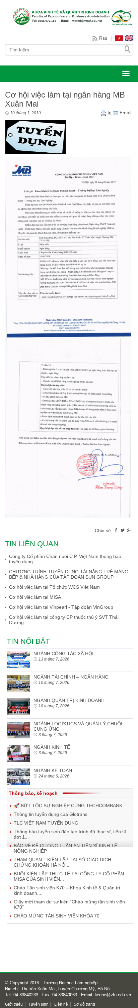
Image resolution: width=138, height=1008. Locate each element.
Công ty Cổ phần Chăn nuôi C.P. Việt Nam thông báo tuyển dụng (65, 559)
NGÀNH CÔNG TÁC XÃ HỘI (63, 653)
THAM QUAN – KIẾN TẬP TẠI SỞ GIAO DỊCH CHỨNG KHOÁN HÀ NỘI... (62, 862)
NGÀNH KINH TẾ (51, 747)
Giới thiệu (14, 1004)
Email (124, 112)
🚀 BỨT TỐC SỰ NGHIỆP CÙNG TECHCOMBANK (68, 805)
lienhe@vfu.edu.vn (112, 994)
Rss (103, 38)
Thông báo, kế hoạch (33, 793)
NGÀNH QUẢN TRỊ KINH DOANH (69, 700)
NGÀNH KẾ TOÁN (52, 770)
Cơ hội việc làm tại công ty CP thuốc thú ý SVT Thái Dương (64, 619)
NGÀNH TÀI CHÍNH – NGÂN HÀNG (71, 677)
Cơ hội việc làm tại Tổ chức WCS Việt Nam (54, 587)
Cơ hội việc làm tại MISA (35, 597)
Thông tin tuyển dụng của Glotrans (50, 814)
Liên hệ (61, 1004)
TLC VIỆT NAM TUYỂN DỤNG (46, 823)
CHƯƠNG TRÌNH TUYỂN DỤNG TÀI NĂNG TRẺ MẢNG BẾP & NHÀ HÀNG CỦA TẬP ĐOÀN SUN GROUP (68, 574)
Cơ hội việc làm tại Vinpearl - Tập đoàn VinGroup (61, 607)
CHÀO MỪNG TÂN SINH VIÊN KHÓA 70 (56, 915)
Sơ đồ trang (84, 1004)
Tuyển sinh (38, 1004)
